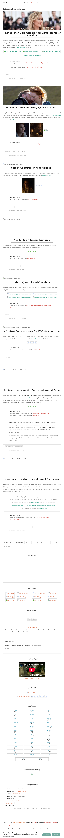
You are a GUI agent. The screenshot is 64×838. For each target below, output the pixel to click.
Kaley (15, 735)
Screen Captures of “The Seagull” (32, 167)
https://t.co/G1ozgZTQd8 (28, 505)
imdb (37, 678)
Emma (32, 727)
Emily (15, 727)
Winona (24, 759)
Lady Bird (7, 265)
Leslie (32, 739)
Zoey (40, 759)
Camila (32, 719)
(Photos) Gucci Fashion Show (32, 282)
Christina (49, 719)
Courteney (15, 723)
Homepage (7, 825)
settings (11, 836)
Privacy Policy (10, 803)
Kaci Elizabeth (16, 794)
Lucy (49, 739)
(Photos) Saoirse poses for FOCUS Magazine (32, 331)
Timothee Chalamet (28, 398)
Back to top (53, 822)
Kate (32, 735)
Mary (32, 743)
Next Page (7, 546)
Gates (15, 731)
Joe (15, 739)
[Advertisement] (32, 568)
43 (57, 542)
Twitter (18, 801)
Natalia (32, 751)
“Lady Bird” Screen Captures (32, 239)
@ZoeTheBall (35, 503)
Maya (48, 743)
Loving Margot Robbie (54, 115)
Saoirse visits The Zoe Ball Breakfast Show (32, 479)
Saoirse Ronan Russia (37, 339)
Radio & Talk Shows (10, 527)
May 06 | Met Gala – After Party (35, 67)
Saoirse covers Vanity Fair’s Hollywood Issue (32, 390)
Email (13, 801)
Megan (15, 747)
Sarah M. (32, 755)
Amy (49, 711)
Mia (32, 747)
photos (32, 678)
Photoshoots (8, 357)
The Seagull (18, 206)
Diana (32, 723)
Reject (56, 834)
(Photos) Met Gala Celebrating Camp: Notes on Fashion (32, 34)
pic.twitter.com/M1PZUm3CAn (46, 505)
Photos (33, 634)
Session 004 (36, 415)
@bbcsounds (16, 505)
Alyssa (32, 711)
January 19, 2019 (42, 508)
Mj (15, 751)
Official (26, 634)
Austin (32, 715)
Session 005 (36, 349)
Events (7, 74)
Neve (49, 751)
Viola (49, 755)
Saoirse (15, 755)
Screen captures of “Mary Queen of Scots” (32, 107)
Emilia (48, 723)
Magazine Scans (9, 446)
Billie (15, 719)
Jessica (49, 731)
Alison (15, 711)
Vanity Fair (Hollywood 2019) (41, 413)
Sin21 (34, 822)
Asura (46, 822)
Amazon (22, 120)
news (26, 678)
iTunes (15, 120)
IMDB (39, 634)
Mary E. (15, 743)
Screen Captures (38, 144)
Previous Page (19, 542)
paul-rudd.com (21, 47)
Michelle (49, 747)
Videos (30, 527)
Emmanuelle (49, 727)
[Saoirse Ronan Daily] (32, 774)
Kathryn (49, 735)
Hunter (32, 731)
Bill (49, 715)
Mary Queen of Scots (10, 151)
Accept (47, 834)
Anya (15, 715)
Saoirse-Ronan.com (20, 791)
